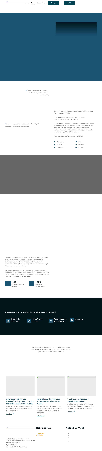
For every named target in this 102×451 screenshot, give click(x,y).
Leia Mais (9, 414)
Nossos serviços (39, 3)
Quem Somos (33, 3)
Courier (72, 437)
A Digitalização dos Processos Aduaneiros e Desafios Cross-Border (48, 401)
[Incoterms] (72, 320)
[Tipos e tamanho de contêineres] (51, 321)
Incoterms (79, 319)
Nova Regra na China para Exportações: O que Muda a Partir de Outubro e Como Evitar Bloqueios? (20, 401)
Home (27, 3)
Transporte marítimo (75, 435)
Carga (71, 439)
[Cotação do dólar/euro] (8, 321)
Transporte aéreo (74, 433)
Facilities (72, 441)
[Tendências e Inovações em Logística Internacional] (81, 386)
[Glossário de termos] (29, 321)
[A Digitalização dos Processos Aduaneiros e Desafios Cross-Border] (51, 386)
